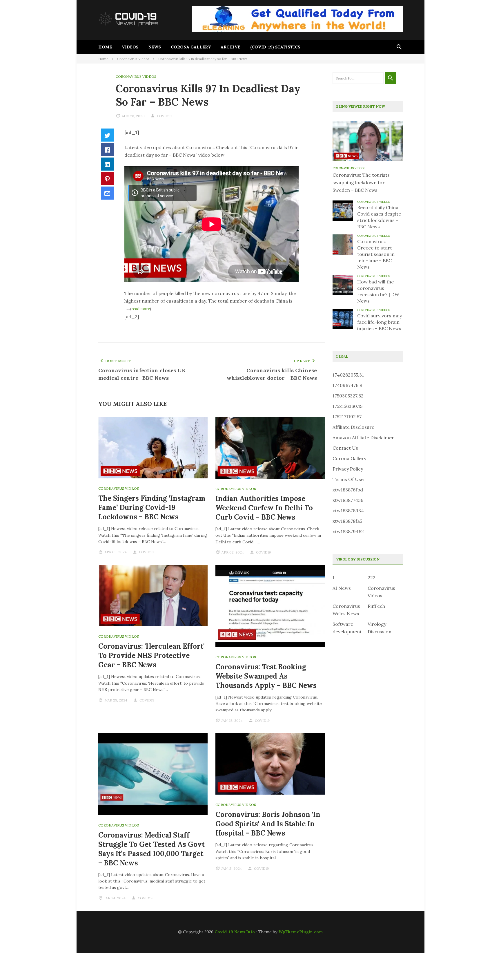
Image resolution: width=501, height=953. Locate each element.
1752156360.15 (347, 406)
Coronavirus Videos (136, 76)
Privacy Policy (348, 469)
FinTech (376, 606)
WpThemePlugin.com (300, 931)
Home (105, 47)
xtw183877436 (348, 500)
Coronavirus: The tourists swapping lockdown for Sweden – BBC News (361, 182)
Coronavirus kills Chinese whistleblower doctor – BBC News (272, 374)
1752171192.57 (347, 416)
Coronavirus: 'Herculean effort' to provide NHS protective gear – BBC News (151, 655)
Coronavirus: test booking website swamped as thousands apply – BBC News (266, 676)
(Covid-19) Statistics (275, 47)
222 (371, 578)
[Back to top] (484, 936)
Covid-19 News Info (235, 931)
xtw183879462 (348, 531)
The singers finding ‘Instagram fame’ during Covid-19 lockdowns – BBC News (152, 507)
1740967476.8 (347, 385)
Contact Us (345, 448)
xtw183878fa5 (347, 521)
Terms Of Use (348, 479)
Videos (130, 47)
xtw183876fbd (348, 490)
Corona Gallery (191, 47)
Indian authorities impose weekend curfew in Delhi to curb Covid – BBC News (264, 508)
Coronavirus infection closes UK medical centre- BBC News (142, 374)
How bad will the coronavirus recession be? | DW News (378, 291)
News (154, 47)
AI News (342, 588)
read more (140, 308)
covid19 (164, 116)
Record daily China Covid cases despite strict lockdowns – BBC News (379, 217)
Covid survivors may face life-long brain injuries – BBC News (379, 322)
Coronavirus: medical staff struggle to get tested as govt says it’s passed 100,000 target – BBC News (151, 849)
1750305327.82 (348, 396)
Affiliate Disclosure (353, 427)
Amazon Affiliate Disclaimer (363, 437)
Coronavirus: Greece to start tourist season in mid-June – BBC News (376, 254)
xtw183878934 (348, 510)
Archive (230, 47)
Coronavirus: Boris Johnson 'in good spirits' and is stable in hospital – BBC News (267, 824)
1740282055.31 (348, 375)
